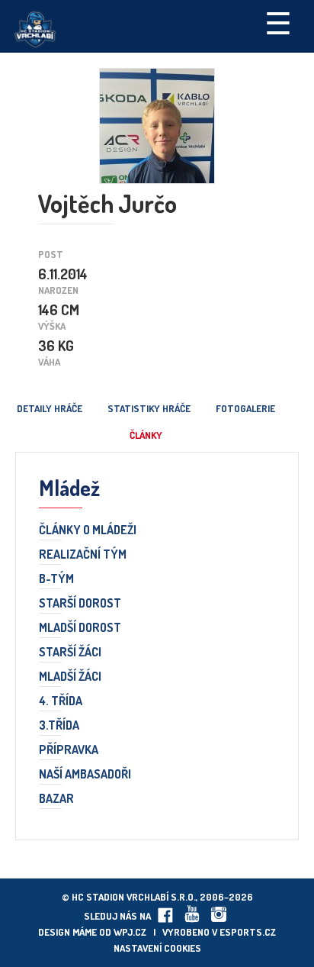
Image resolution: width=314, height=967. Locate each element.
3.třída (59, 726)
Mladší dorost (80, 628)
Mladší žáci (70, 677)
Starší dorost (80, 604)
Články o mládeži (87, 530)
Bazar (56, 799)
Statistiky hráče (149, 408)
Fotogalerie (245, 408)
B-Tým (56, 579)
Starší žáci (70, 652)
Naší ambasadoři (85, 775)
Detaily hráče (49, 408)
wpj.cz (130, 932)
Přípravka (68, 750)
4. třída (60, 701)
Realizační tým (83, 555)
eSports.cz (247, 932)
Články (146, 435)
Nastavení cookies (157, 948)
